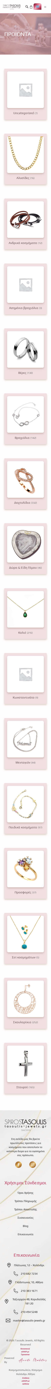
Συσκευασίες (26, 1217)
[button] (27, 7)
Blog (25, 1225)
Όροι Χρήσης (25, 1192)
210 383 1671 (29, 1290)
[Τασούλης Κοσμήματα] (12, 7)
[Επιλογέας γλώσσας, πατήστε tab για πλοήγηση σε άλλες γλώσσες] (37, 6)
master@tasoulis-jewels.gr (29, 1320)
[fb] (18, 1164)
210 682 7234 (29, 1273)
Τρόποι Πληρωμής (25, 1201)
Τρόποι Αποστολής (25, 1209)
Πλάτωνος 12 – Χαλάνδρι (29, 1265)
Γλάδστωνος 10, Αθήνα (29, 1282)
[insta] (32, 1164)
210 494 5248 (29, 1311)
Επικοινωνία (25, 1234)
